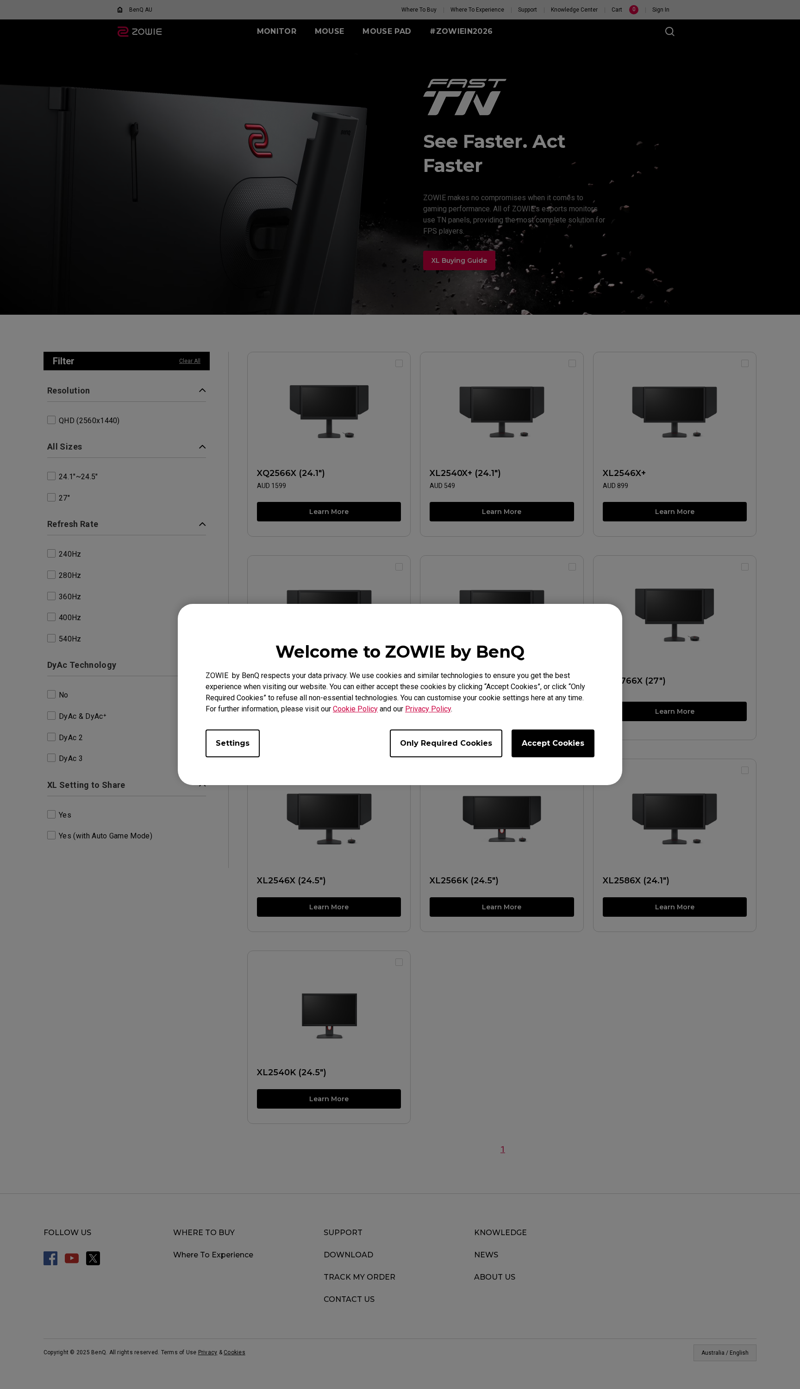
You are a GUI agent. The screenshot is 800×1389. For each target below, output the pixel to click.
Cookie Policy (355, 708)
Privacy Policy (428, 708)
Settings (233, 743)
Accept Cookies (553, 743)
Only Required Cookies (446, 743)
